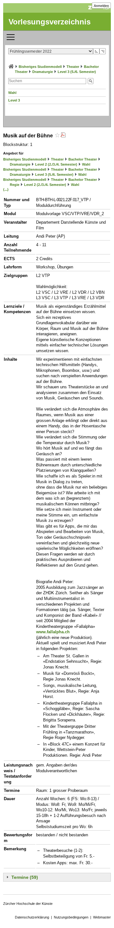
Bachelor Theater (82, 159)
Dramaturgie (42, 72)
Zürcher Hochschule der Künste (28, 903)
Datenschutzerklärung (32, 917)
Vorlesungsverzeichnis (50, 21)
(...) (6, 189)
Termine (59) (24, 877)
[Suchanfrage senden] (90, 81)
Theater (72, 67)
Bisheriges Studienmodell (40, 67)
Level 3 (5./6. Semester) (77, 72)
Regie (14, 185)
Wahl (12, 93)
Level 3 (14, 100)
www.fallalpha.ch (53, 631)
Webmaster (102, 917)
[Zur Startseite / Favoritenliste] (11, 67)
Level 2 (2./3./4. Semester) (56, 164)
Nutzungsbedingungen (71, 917)
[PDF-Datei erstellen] (63, 135)
